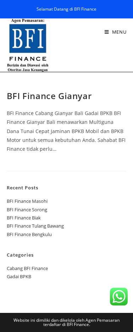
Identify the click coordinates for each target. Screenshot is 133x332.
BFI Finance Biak (24, 217)
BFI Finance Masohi (27, 201)
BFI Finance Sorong (27, 209)
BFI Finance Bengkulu (29, 234)
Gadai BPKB (19, 276)
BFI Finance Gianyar (49, 96)
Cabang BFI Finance (27, 268)
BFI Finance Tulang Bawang (35, 226)
